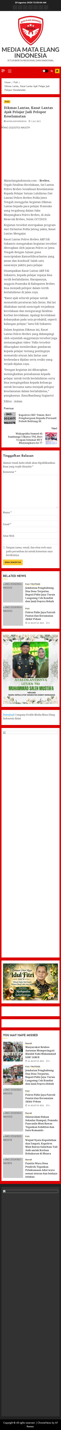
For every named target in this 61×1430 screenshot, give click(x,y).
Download (8, 714)
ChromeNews (44, 1422)
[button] (9, 71)
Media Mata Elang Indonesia (30, 52)
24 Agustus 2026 (36, 623)
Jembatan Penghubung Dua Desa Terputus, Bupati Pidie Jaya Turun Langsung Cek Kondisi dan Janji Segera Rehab (40, 594)
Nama (7, 512)
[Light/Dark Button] (45, 70)
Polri (7, 101)
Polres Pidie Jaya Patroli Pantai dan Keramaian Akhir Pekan (40, 616)
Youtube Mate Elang (57, 71)
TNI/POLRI (35, 584)
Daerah (28, 1043)
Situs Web (8, 535)
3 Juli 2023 (36, 121)
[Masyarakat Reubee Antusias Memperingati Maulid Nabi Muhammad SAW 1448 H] (13, 1051)
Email (7, 524)
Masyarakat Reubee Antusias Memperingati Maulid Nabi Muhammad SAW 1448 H (40, 1052)
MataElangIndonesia (16, 121)
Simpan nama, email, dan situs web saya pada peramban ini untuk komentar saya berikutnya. (29, 551)
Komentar (9, 472)
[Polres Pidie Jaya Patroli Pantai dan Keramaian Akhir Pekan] (13, 615)
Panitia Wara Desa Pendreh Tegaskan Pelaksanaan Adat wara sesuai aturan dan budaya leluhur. (41, 1170)
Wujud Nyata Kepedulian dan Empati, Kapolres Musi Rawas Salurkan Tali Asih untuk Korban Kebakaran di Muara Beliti (41, 1148)
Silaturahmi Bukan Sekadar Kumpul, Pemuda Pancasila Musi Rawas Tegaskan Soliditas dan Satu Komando (41, 1123)
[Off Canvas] (3, 70)
